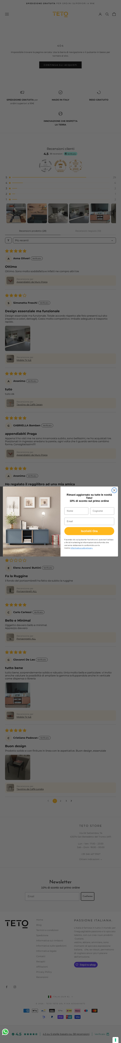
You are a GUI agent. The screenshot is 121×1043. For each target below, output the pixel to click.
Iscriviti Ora (89, 531)
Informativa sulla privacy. (82, 548)
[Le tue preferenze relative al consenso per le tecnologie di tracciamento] (115, 1040)
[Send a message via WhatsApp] (5, 1032)
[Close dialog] (114, 490)
